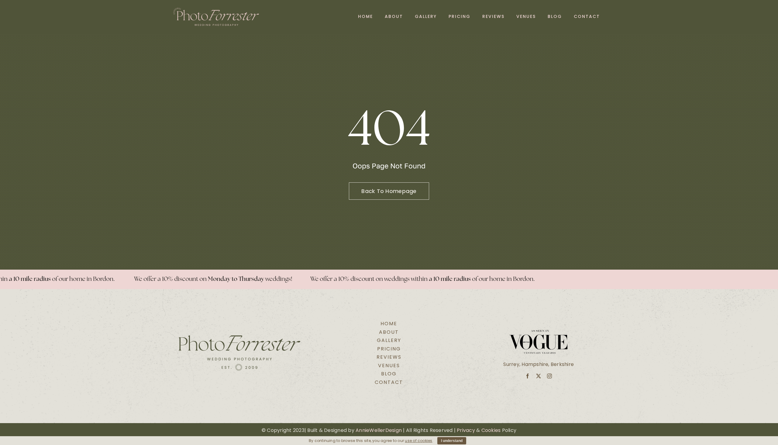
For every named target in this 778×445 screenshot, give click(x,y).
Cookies (491, 430)
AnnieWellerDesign (379, 430)
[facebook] (527, 376)
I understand (452, 441)
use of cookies (418, 440)
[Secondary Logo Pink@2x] (216, 9)
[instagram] (549, 376)
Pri (460, 430)
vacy (469, 430)
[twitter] (538, 376)
